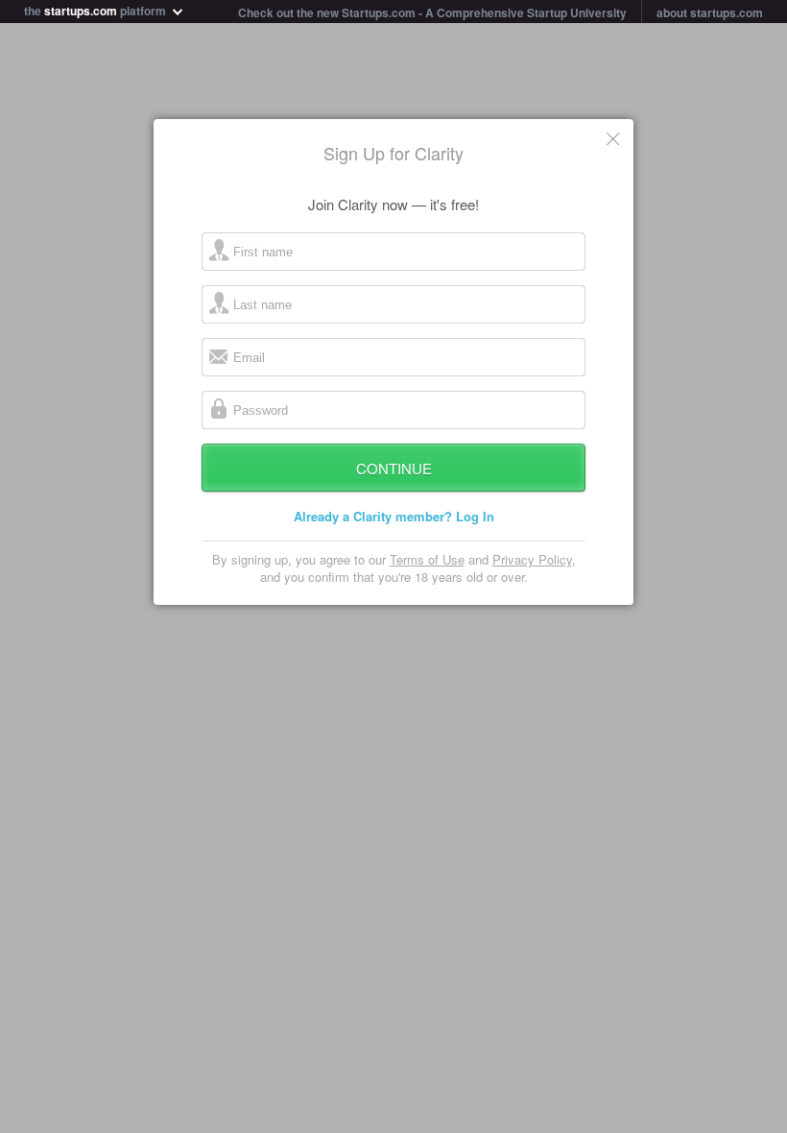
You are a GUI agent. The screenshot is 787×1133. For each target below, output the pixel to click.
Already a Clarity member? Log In (394, 516)
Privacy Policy (532, 559)
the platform (96, 9)
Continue (394, 468)
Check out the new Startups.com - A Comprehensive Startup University (432, 12)
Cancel (614, 138)
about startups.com (709, 12)
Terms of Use (427, 559)
